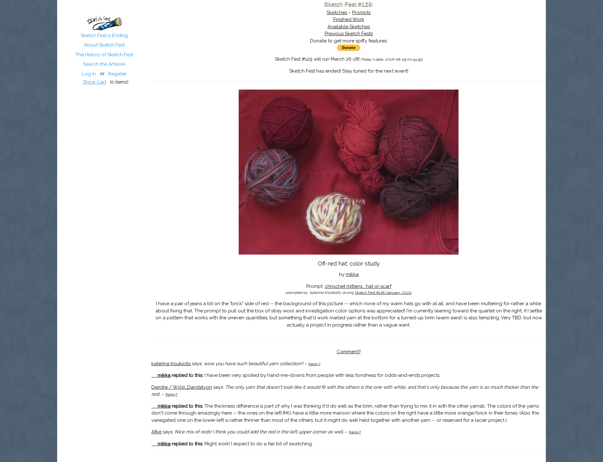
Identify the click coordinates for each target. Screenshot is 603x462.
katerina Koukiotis (171, 363)
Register (117, 74)
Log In (89, 74)
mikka (352, 274)
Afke (156, 432)
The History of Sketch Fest (104, 55)
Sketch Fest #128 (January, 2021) (383, 292)
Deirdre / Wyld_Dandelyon (181, 387)
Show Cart (94, 82)
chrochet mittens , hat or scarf (358, 286)
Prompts (361, 12)
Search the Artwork (104, 64)
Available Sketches (349, 27)
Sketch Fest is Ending (104, 35)
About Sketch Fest (104, 45)
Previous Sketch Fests (349, 33)
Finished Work (348, 19)
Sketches (337, 12)
